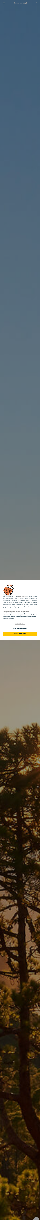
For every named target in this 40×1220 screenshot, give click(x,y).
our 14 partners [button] (22, 596)
